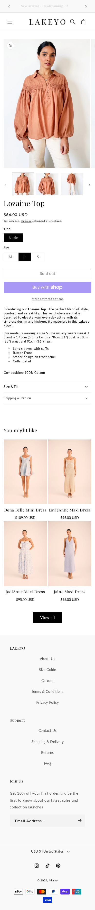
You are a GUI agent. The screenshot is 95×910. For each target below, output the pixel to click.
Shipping (26, 220)
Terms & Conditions (48, 691)
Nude (16, 238)
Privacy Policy (47, 702)
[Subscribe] (79, 820)
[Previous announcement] (9, 6)
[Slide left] (5, 185)
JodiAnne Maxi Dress (25, 591)
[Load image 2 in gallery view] (47, 184)
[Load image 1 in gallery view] (23, 184)
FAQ (47, 763)
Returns (47, 752)
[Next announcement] (86, 6)
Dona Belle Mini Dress (25, 509)
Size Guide (47, 670)
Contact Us (47, 730)
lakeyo (53, 880)
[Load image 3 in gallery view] (72, 184)
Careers (47, 681)
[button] (9, 21)
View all (47, 617)
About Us (47, 659)
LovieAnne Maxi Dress (70, 509)
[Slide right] (89, 185)
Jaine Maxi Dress (70, 591)
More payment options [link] (47, 299)
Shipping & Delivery (47, 742)
